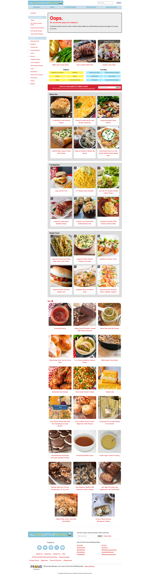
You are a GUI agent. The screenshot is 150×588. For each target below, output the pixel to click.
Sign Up (118, 87)
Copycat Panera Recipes (37, 28)
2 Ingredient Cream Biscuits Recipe (61, 121)
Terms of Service (55, 560)
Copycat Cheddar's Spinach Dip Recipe (85, 152)
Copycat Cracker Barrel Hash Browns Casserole (84, 121)
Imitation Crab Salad (109, 65)
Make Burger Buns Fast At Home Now (60, 361)
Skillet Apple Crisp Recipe (109, 360)
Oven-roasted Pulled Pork (84, 65)
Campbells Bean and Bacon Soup (85, 291)
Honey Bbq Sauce (60, 328)
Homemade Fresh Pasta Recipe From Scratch (109, 423)
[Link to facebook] (39, 547)
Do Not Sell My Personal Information (44, 557)
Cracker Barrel (94, 76)
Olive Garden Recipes (36, 31)
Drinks (32, 53)
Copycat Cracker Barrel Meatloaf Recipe (61, 223)
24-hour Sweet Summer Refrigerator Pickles (103, 520)
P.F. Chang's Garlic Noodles (85, 191)
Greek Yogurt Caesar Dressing (109, 455)
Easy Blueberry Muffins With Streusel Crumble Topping (85, 488)
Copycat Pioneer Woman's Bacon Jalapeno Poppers (108, 291)
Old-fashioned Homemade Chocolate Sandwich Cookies (60, 457)
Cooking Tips (34, 47)
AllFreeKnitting (81, 550)
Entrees (33, 56)
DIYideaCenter (81, 554)
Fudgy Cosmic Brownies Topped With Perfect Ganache (84, 329)
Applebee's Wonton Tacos (108, 259)
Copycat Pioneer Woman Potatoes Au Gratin (85, 260)
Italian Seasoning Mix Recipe (109, 328)
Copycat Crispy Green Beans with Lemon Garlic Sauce (61, 260)
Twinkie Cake (109, 392)
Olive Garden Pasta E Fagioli (85, 392)
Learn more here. (89, 566)
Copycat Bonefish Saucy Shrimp (108, 121)
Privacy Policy (82, 88)
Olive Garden (112, 76)
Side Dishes (34, 77)
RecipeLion (105, 547)
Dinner (57, 80)
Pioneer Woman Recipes (112, 80)
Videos (32, 20)
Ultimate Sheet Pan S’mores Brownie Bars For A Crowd (60, 488)
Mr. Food (104, 545)
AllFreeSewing (81, 552)
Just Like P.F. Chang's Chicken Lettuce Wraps (108, 192)
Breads (57, 76)
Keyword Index (64, 557)
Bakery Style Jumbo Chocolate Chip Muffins (66, 520)
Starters (33, 84)
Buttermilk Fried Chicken (60, 392)
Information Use (91, 88)
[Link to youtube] (62, 547)
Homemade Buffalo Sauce (84, 455)
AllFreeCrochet (81, 547)
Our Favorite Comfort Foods (36, 24)
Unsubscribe (67, 560)
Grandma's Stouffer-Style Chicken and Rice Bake (108, 223)
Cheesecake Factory (94, 72)
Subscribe (33, 13)
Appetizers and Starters (57, 72)
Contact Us (56, 554)
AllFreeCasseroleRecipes (109, 554)
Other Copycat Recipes (37, 65)
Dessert (75, 76)
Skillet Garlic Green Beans (60, 65)
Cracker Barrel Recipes (37, 34)
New (49, 301)
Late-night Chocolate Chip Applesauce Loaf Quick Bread (109, 488)
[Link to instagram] (56, 547)
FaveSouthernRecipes (108, 552)
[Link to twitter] (45, 547)
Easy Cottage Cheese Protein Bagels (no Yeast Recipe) (84, 423)
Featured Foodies (35, 59)
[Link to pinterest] (51, 547)
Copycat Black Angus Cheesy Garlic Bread (61, 152)
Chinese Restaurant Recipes (112, 72)
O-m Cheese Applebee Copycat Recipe (85, 361)
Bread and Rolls (35, 41)
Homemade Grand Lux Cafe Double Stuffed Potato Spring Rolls (108, 153)
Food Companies (35, 62)
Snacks (33, 81)
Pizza (32, 68)
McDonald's (94, 80)
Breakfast (33, 44)
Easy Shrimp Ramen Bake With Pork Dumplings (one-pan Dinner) (60, 424)
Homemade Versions (75, 80)
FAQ (63, 554)
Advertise (47, 554)
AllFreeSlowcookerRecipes (109, 550)
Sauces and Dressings (37, 74)
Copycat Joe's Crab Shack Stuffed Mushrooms (84, 223)
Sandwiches (34, 71)
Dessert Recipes (35, 50)
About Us (39, 554)
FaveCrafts (80, 545)
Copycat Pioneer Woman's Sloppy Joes (61, 291)
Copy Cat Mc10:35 (61, 191)
